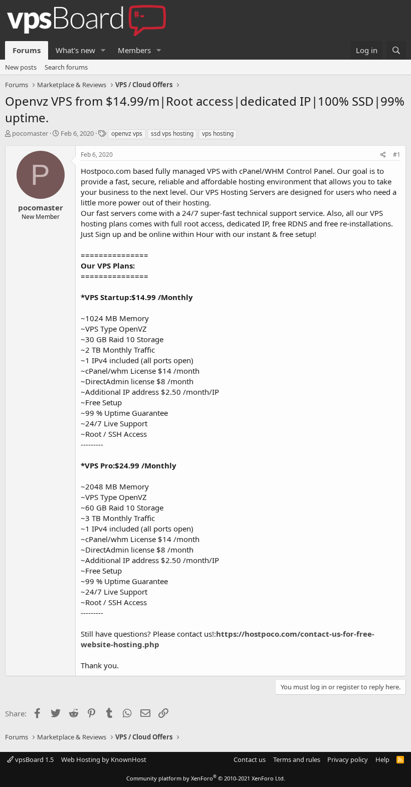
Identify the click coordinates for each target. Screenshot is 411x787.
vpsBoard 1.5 (34, 759)
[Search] (396, 50)
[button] (103, 50)
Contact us (250, 759)
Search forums (66, 67)
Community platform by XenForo (205, 778)
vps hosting (218, 133)
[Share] (383, 155)
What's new (75, 50)
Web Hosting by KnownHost (103, 759)
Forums (27, 50)
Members (134, 50)
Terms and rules (296, 759)
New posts (21, 67)
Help (382, 759)
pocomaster (30, 133)
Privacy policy (347, 759)
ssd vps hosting (172, 133)
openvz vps (126, 133)
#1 (396, 154)
